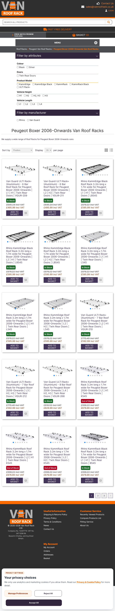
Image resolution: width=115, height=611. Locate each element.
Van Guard (34, 120)
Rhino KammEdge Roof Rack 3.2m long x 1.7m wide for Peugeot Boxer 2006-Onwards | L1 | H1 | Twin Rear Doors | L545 (94, 255)
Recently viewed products (92, 514)
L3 (34, 104)
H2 (27, 95)
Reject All (48, 593)
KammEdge (24, 84)
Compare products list (90, 518)
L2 (27, 104)
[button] (15, 174)
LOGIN (111, 11)
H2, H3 (37, 95)
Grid (106, 150)
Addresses (48, 554)
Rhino (22, 120)
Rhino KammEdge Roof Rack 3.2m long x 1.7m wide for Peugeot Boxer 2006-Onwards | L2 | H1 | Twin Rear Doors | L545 (20, 322)
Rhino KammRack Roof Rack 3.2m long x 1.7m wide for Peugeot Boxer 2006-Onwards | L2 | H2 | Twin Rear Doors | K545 (57, 455)
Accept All (34, 603)
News (46, 525)
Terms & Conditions (52, 522)
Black (22, 67)
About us (84, 525)
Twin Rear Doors (27, 75)
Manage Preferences (18, 593)
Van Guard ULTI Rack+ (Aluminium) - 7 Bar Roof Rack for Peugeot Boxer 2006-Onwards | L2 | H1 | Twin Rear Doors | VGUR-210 (95, 322)
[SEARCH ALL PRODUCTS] (108, 22)
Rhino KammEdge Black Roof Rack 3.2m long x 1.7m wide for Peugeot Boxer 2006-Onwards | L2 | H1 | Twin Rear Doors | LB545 (19, 255)
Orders (47, 551)
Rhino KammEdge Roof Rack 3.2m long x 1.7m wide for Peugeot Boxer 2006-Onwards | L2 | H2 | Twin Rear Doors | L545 (57, 322)
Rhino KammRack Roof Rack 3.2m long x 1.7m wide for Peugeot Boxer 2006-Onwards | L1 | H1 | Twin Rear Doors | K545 (94, 389)
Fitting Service (86, 522)
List (111, 150)
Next (110, 495)
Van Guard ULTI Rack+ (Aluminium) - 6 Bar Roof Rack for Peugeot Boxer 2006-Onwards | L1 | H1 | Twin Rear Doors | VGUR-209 (19, 188)
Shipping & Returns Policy (55, 514)
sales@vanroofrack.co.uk (100, 6)
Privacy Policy (50, 518)
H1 (20, 95)
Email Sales (18, 36)
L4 (41, 104)
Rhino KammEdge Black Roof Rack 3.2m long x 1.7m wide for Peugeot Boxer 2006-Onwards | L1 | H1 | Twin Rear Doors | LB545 (94, 188)
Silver (32, 67)
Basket (47, 558)
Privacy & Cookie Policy (89, 582)
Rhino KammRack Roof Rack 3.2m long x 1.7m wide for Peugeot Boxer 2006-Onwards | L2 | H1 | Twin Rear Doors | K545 (20, 455)
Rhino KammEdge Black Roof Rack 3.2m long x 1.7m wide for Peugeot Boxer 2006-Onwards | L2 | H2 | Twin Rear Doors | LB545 (57, 255)
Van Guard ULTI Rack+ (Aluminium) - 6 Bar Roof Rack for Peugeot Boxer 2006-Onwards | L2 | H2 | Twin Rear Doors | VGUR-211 (57, 188)
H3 (46, 95)
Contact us (49, 529)
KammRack (62, 84)
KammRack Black (80, 84)
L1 (20, 104)
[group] (20, 169)
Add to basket (14, 213)
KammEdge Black (43, 84)
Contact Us (107, 3)
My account (49, 547)
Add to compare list (25, 213)
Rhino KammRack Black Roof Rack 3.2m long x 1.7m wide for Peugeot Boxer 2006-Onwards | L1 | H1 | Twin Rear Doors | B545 (94, 455)
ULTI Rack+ (24, 87)
